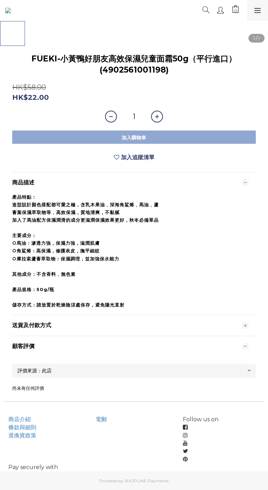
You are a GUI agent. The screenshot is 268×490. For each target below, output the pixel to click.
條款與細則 (22, 427)
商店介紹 (19, 419)
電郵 (101, 419)
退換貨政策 (22, 435)
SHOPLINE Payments (147, 480)
